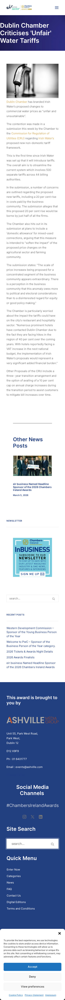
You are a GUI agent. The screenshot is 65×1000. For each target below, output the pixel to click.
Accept (32, 966)
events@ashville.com (29, 767)
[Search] (32, 598)
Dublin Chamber (16, 101)
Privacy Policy (15, 775)
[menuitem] (32, 869)
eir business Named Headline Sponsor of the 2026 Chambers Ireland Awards (32, 487)
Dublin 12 (12, 743)
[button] (59, 933)
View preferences (32, 986)
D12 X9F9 (12, 751)
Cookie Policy (16, 995)
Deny (32, 976)
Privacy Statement (34, 995)
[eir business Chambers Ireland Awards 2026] (19, 7)
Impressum (50, 995)
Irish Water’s (46, 138)
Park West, (13, 738)
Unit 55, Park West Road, (22, 733)
